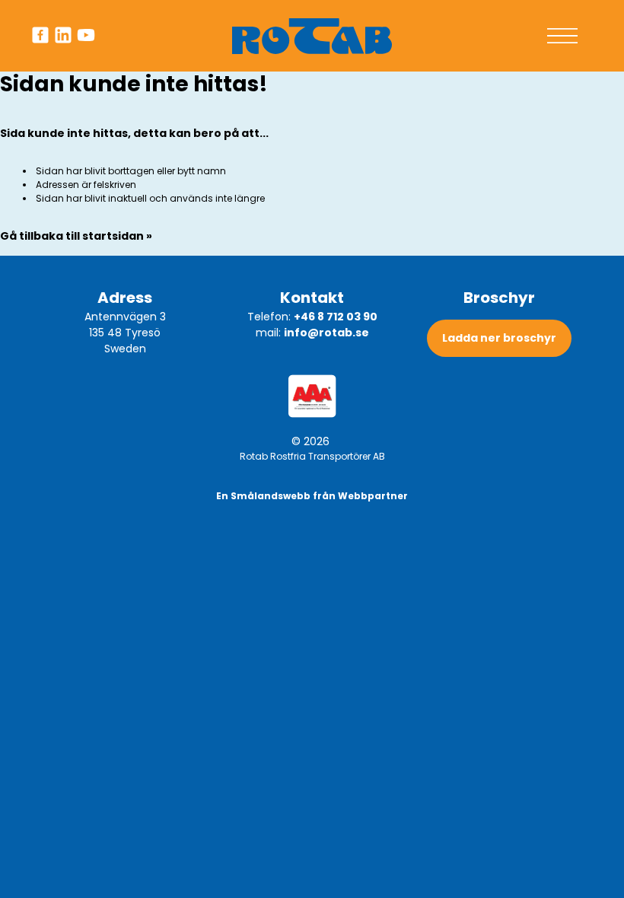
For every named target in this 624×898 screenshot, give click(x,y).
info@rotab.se (326, 332)
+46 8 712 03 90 (335, 316)
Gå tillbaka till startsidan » (76, 236)
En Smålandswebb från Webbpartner (312, 495)
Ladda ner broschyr (499, 338)
